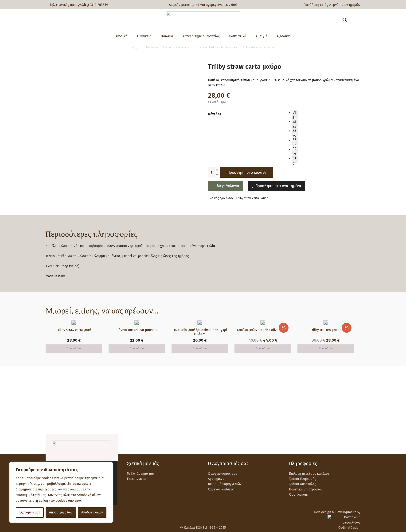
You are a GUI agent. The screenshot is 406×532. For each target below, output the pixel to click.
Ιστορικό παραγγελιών (225, 484)
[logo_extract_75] (203, 20)
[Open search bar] (344, 20)
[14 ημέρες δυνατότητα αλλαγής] (300, 400)
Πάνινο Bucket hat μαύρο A (136, 330)
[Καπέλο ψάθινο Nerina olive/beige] (262, 323)
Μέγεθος (215, 114)
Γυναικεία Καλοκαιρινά (177, 47)
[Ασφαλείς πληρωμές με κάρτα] (138, 400)
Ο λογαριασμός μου (223, 474)
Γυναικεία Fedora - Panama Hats (217, 47)
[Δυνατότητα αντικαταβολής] (219, 400)
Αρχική (136, 47)
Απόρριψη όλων (60, 512)
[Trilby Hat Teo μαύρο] (325, 323)
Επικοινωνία (136, 479)
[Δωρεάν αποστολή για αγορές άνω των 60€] (56, 400)
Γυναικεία (152, 47)
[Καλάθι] (353, 20)
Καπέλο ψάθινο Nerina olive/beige (263, 330)
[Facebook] (345, 443)
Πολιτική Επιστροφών (305, 489)
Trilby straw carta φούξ (73, 330)
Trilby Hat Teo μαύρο (325, 330)
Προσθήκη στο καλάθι (246, 172)
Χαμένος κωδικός (221, 489)
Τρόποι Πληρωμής (302, 479)
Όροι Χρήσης (298, 495)
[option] (295, 113)
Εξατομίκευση (29, 512)
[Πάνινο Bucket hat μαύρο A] (136, 323)
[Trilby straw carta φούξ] (73, 323)
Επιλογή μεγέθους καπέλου (309, 474)
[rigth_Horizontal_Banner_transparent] (203, 422)
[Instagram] (357, 443)
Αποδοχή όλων (92, 512)
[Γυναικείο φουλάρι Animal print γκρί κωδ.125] (199, 323)
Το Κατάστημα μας (141, 474)
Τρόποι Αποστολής (302, 484)
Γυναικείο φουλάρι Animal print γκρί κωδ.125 (199, 332)
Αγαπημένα (216, 479)
